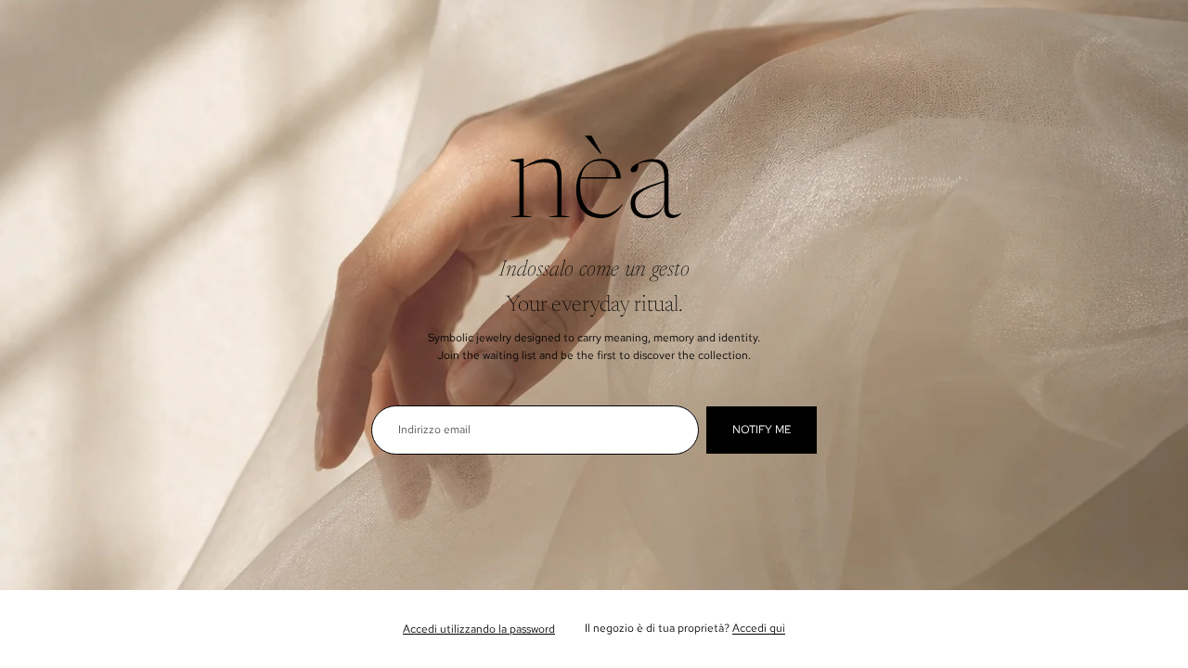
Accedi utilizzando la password (479, 629)
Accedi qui (758, 628)
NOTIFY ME (761, 429)
